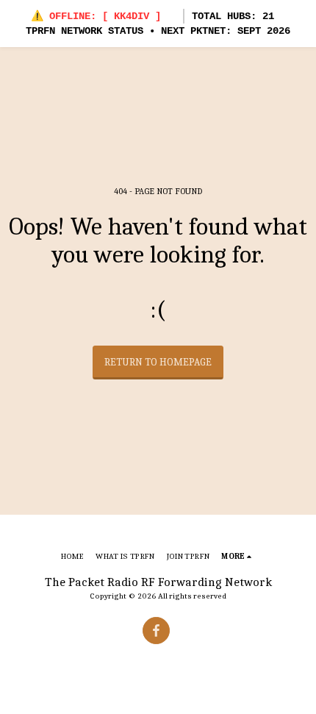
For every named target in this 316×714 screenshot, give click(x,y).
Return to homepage (158, 362)
